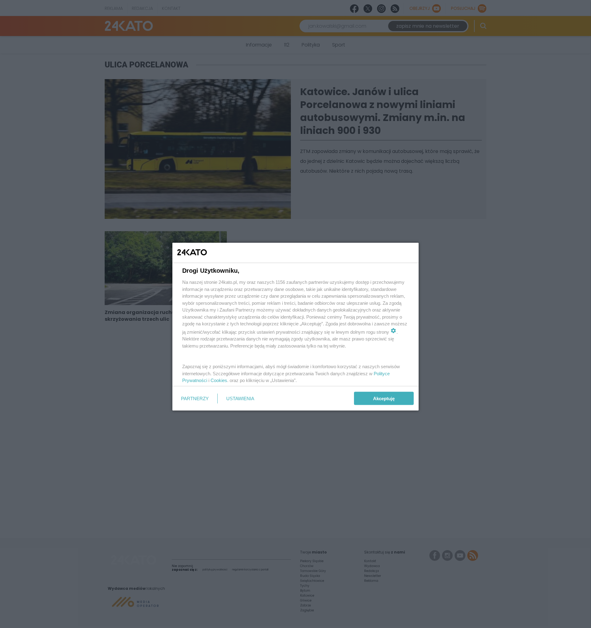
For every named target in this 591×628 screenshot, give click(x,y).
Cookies (219, 380)
